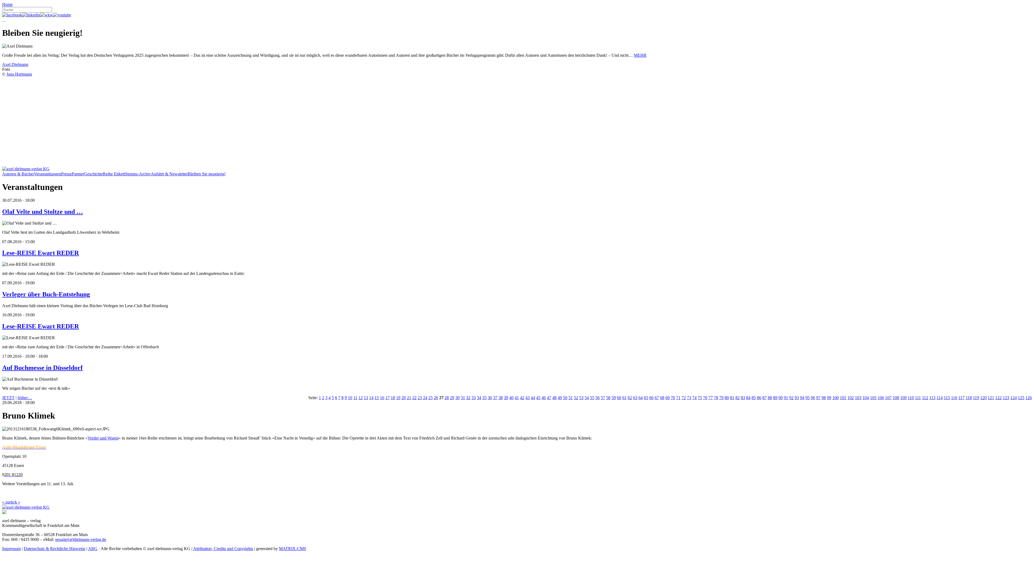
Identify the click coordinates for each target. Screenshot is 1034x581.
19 (398, 397)
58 (608, 397)
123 (1006, 397)
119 (976, 397)
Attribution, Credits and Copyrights (223, 548)
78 (716, 397)
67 (657, 397)
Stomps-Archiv (138, 174)
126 (1028, 397)
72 (684, 397)
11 (355, 397)
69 (667, 397)
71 (678, 397)
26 (436, 397)
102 (850, 397)
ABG (92, 548)
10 (350, 397)
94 (802, 397)
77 (710, 397)
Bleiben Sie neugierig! (207, 174)
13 (366, 397)
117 (961, 397)
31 (463, 397)
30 (457, 397)
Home (7, 4)
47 (549, 397)
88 (770, 397)
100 (835, 397)
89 (775, 397)
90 (780, 397)
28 (447, 397)
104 (865, 397)
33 (473, 397)
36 (490, 397)
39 (506, 397)
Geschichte (93, 174)
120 (983, 397)
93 (797, 397)
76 (705, 397)
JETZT (8, 397)
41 (517, 397)
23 (420, 397)
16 (382, 397)
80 (727, 397)
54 (587, 397)
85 (754, 397)
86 (759, 397)
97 (818, 397)
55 (592, 397)
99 (829, 397)
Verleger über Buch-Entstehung (46, 294)
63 (635, 397)
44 (533, 397)
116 (954, 397)
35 (484, 397)
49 (560, 397)
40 (511, 397)
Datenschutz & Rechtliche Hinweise (54, 548)
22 (414, 397)
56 (597, 397)
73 (689, 397)
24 (425, 397)
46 (544, 397)
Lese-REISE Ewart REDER (40, 252)
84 (748, 397)
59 (614, 397)
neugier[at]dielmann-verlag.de (80, 539)
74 (694, 397)
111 (918, 397)
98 (824, 397)
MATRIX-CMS (292, 548)
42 (522, 397)
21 (409, 397)
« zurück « (11, 502)
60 (619, 397)
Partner (78, 174)
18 (393, 397)
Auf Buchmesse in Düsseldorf (42, 367)
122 (998, 397)
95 (807, 397)
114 (940, 397)
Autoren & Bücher (18, 174)
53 (581, 397)
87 (764, 397)
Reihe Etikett (114, 174)
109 (903, 397)
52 (576, 397)
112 (925, 397)
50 (565, 397)
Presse (66, 174)
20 (403, 397)
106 (881, 397)
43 (527, 397)
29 (452, 397)
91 (786, 397)
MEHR (640, 55)
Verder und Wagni (103, 438)
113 (932, 397)
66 (651, 397)
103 (858, 397)
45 (538, 397)
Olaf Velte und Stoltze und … (42, 211)
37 (495, 397)
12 (360, 397)
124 (1013, 397)
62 (630, 397)
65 (646, 397)
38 (500, 397)
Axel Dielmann (15, 64)
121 (991, 397)
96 (813, 397)
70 (673, 397)
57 (603, 397)
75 (700, 397)
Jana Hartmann (19, 74)
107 (888, 397)
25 (430, 397)
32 (468, 397)
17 (387, 397)
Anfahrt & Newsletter (169, 174)
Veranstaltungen (47, 174)
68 (662, 397)
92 (791, 397)
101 (843, 397)
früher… (25, 397)
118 (969, 397)
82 (737, 397)
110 (911, 397)
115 (947, 397)
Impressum (11, 548)
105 (873, 397)
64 (640, 397)
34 (479, 397)
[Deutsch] (2, 19)
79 (721, 397)
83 (743, 397)
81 (732, 397)
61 (624, 397)
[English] (4, 19)
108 (896, 397)
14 (371, 397)
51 (570, 397)
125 (1021, 397)
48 (554, 397)
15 (377, 397)
